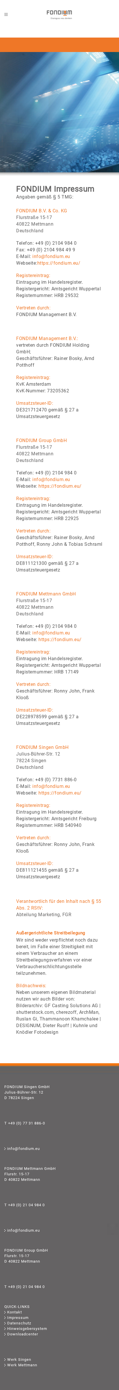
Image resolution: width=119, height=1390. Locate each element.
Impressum (18, 1317)
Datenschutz (19, 1323)
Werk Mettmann (22, 1365)
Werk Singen (19, 1359)
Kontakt (14, 1312)
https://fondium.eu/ (59, 263)
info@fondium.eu (51, 256)
